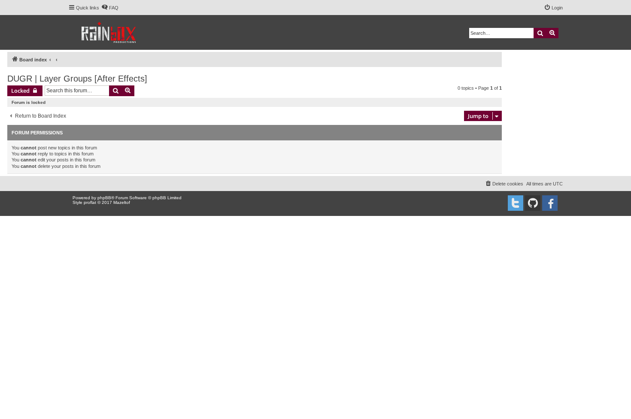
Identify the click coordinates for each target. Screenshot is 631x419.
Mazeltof (121, 202)
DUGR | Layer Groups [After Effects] (77, 78)
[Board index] (109, 32)
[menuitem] (109, 8)
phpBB (104, 197)
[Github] (532, 203)
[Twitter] (515, 203)
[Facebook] (550, 203)
